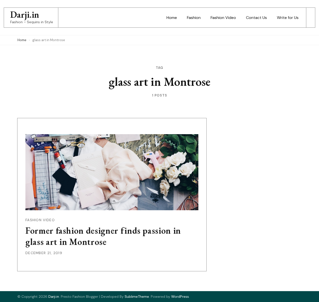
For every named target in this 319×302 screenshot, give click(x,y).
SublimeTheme (137, 296)
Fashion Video (223, 17)
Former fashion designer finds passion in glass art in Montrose (103, 236)
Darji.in (24, 14)
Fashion (194, 17)
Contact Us (256, 17)
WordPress (180, 296)
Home (171, 17)
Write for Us (288, 17)
